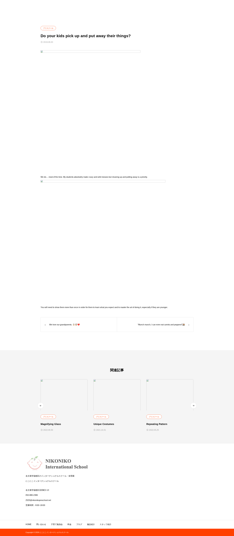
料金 (69, 524)
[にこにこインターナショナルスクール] (117, 463)
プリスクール (48, 28)
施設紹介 (91, 524)
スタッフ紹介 (105, 524)
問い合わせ (41, 524)
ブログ (79, 524)
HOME (28, 524)
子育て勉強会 (57, 524)
